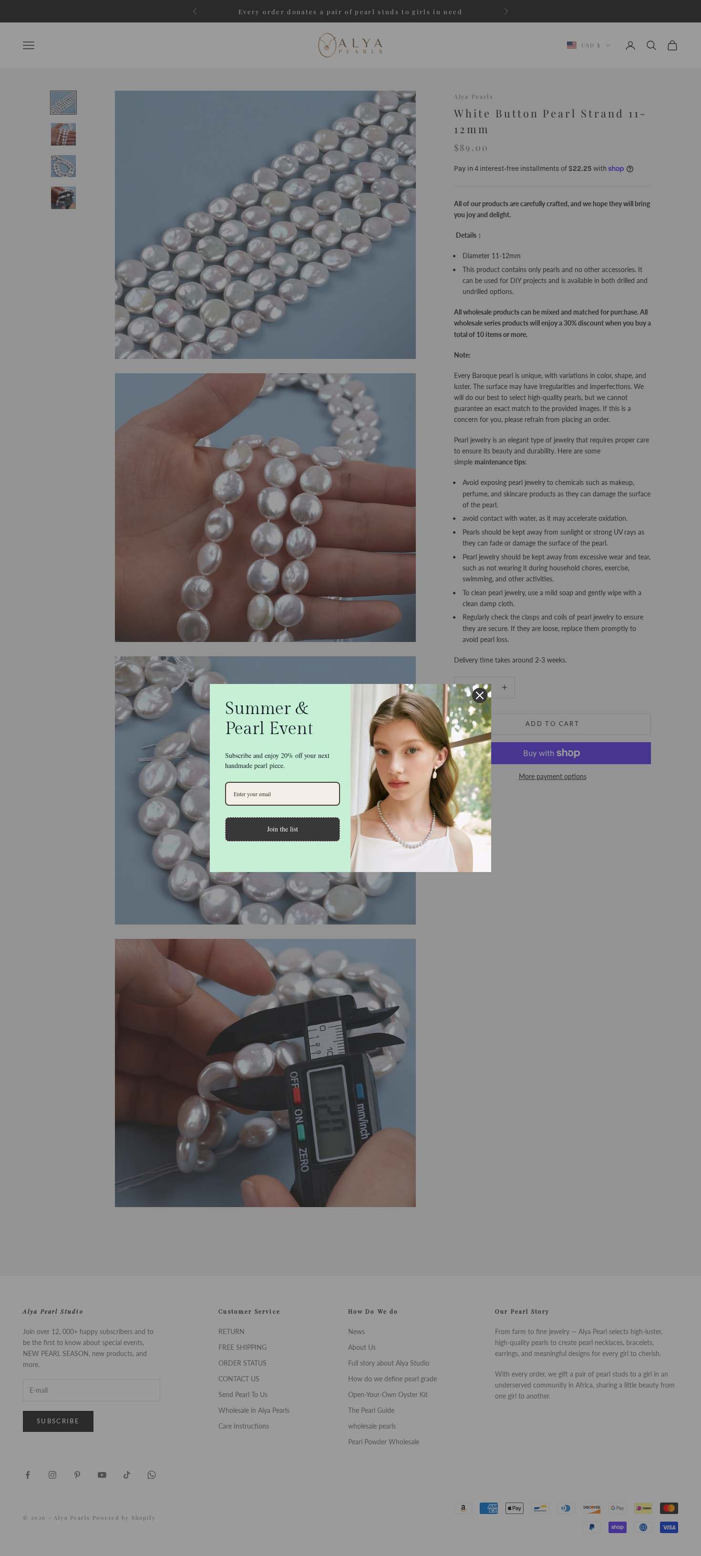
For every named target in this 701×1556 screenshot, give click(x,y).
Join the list (282, 828)
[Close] (479, 695)
